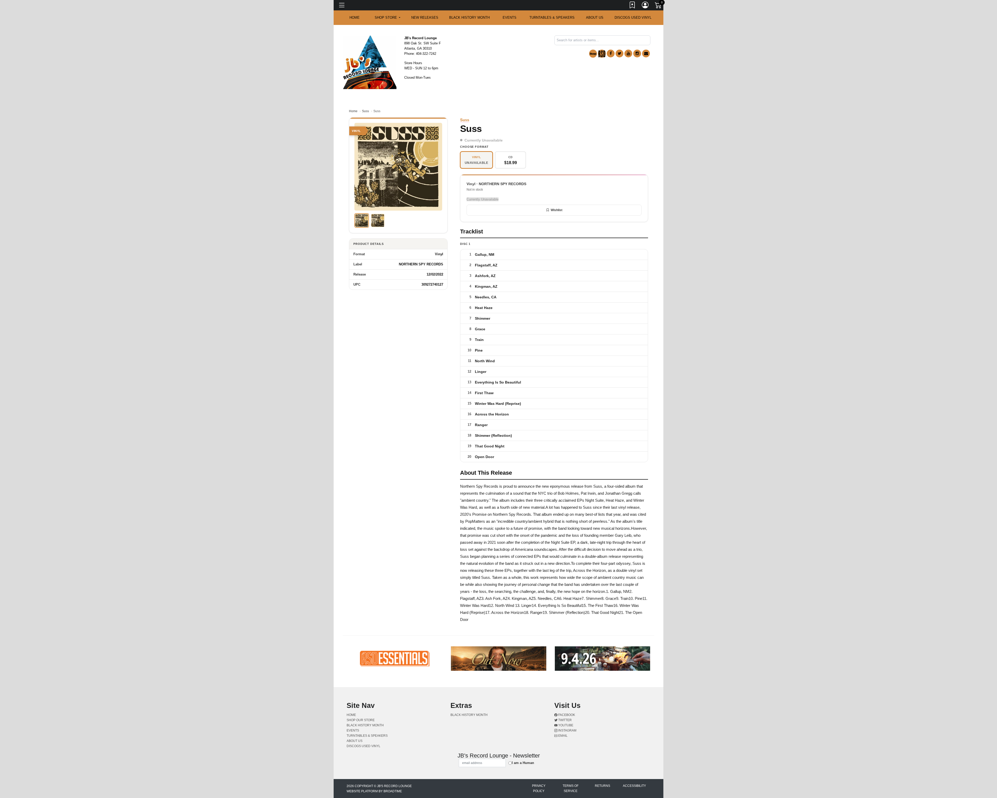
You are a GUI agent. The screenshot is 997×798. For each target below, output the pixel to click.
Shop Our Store (361, 720)
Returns (602, 786)
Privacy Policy (538, 788)
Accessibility (634, 786)
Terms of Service (570, 788)
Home (353, 111)
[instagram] (637, 53)
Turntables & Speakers (552, 17)
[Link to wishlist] (632, 6)
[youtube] (628, 53)
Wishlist (556, 210)
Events (509, 17)
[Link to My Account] (645, 6)
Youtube (565, 725)
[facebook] (610, 53)
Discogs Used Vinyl (633, 17)
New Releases (424, 17)
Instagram (566, 730)
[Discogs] (593, 53)
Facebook (566, 715)
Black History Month (469, 17)
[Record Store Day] (601, 53)
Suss (365, 111)
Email (562, 735)
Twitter (564, 720)
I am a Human (523, 763)
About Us (594, 17)
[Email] (646, 53)
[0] (658, 6)
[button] (387, 17)
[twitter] (619, 53)
